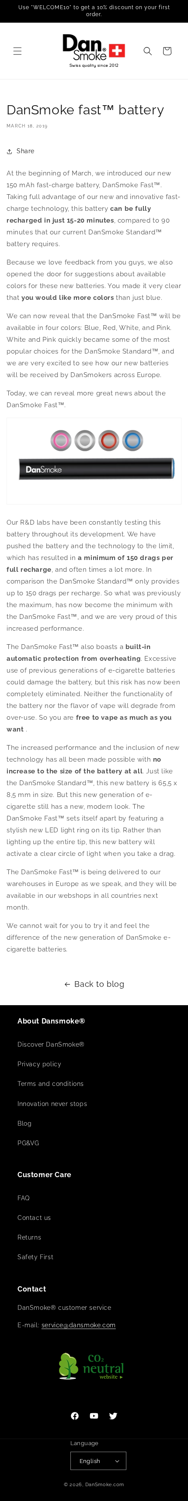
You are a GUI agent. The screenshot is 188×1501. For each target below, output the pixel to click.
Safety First (35, 1257)
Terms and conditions (50, 1083)
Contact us (34, 1217)
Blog (24, 1123)
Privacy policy (39, 1064)
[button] (17, 51)
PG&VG (28, 1143)
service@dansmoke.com (79, 1325)
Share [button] (26, 151)
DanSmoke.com (104, 1484)
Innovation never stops (52, 1103)
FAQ (23, 1198)
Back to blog (99, 984)
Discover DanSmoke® (51, 1044)
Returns (29, 1237)
